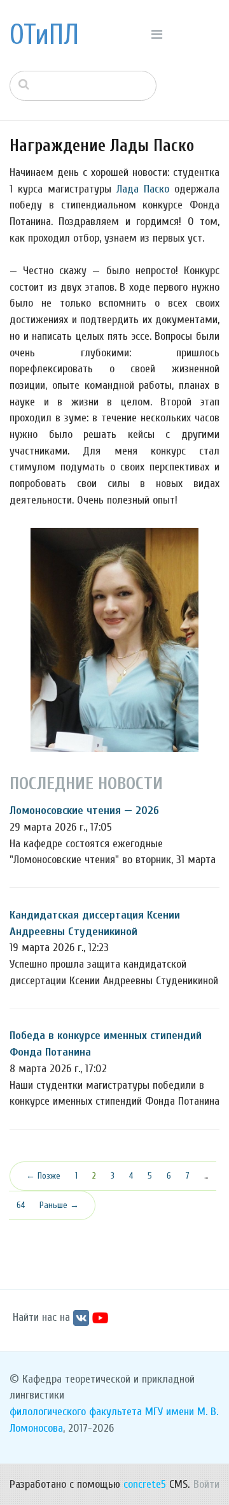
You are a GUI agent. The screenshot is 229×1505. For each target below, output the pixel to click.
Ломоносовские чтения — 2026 (84, 810)
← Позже (43, 1175)
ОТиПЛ (44, 35)
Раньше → (59, 1205)
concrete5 (144, 1484)
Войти (206, 1484)
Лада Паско (142, 189)
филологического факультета (76, 1411)
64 (21, 1205)
